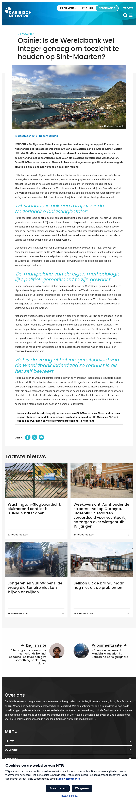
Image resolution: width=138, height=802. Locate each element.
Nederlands (107, 8)
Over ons (11, 749)
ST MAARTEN (26, 34)
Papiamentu (68, 8)
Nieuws (9, 741)
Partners (11, 758)
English (87, 8)
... (95, 719)
